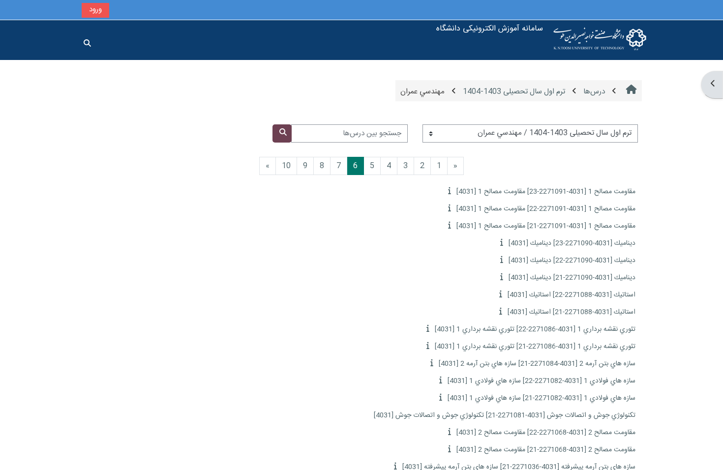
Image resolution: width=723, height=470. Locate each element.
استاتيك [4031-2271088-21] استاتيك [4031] (571, 312)
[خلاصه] (448, 191)
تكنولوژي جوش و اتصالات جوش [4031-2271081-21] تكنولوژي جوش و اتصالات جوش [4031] (504, 415)
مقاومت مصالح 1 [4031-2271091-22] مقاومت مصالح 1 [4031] (545, 209)
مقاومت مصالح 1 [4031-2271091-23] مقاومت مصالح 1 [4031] (545, 192)
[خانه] (600, 40)
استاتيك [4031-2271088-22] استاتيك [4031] (571, 295)
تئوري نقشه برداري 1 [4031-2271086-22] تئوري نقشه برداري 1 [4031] (535, 329)
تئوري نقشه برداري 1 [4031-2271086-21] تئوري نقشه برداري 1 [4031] (535, 346)
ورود (95, 9)
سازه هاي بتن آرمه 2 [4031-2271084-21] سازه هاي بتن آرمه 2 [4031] (537, 364)
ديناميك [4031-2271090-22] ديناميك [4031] (572, 260)
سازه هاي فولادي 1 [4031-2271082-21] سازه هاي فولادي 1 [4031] (541, 398)
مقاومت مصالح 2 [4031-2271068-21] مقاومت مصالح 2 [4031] (545, 450)
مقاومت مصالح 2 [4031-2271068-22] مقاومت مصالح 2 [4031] (545, 433)
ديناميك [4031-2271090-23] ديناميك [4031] (572, 243)
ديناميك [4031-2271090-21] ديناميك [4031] (572, 278)
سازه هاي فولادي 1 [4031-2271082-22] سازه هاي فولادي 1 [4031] (541, 381)
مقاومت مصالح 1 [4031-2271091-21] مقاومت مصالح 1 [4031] (545, 226)
